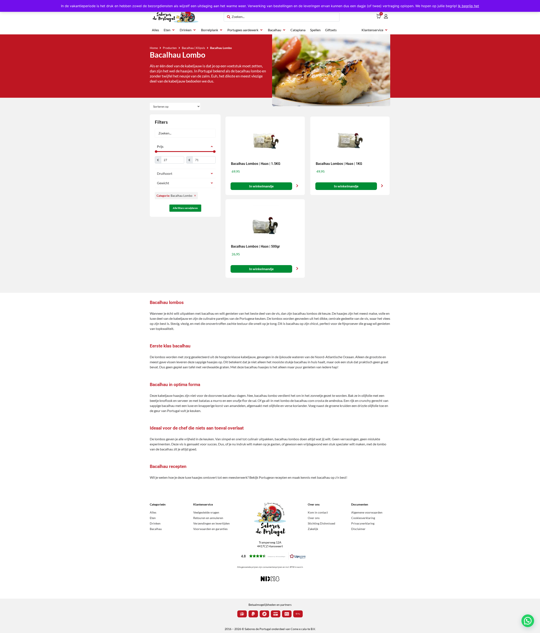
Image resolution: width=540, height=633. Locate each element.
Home (154, 48)
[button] (169, 30)
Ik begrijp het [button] (468, 6)
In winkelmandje (261, 186)
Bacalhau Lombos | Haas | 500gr (255, 246)
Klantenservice (203, 504)
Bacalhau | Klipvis (193, 48)
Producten (170, 48)
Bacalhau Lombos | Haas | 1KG (339, 164)
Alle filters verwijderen (185, 208)
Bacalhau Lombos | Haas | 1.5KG (255, 164)
